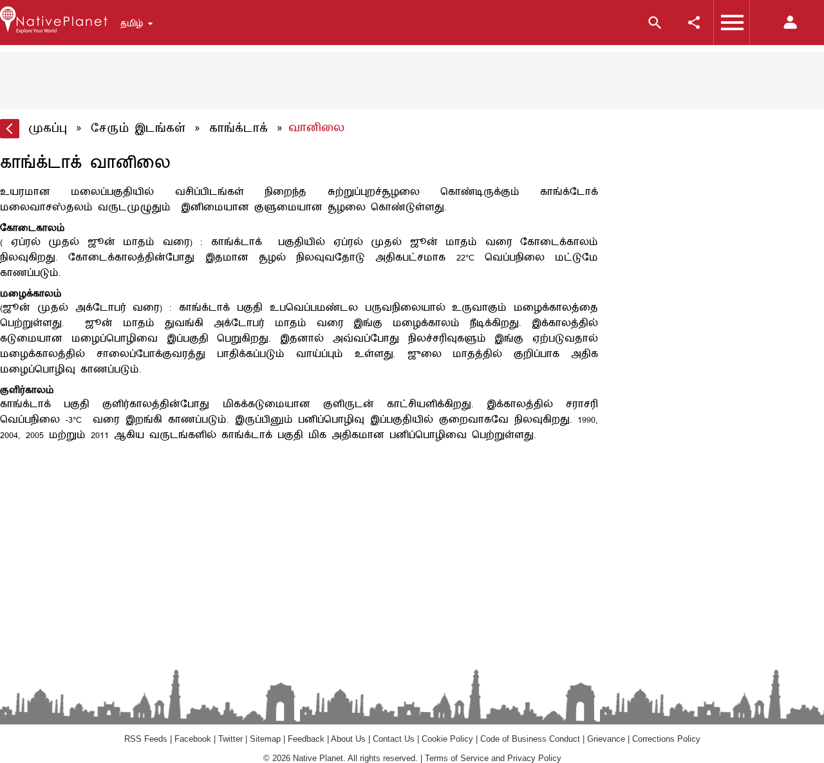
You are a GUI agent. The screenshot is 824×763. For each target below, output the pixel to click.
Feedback (306, 739)
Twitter (230, 739)
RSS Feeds (145, 739)
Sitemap (265, 739)
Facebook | (196, 739)
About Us (348, 739)
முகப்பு (47, 128)
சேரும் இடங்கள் (138, 128)
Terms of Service (457, 758)
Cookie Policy (447, 739)
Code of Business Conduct (530, 739)
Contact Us (394, 739)
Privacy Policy (534, 758)
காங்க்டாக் (238, 128)
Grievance (606, 739)
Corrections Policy (666, 739)
